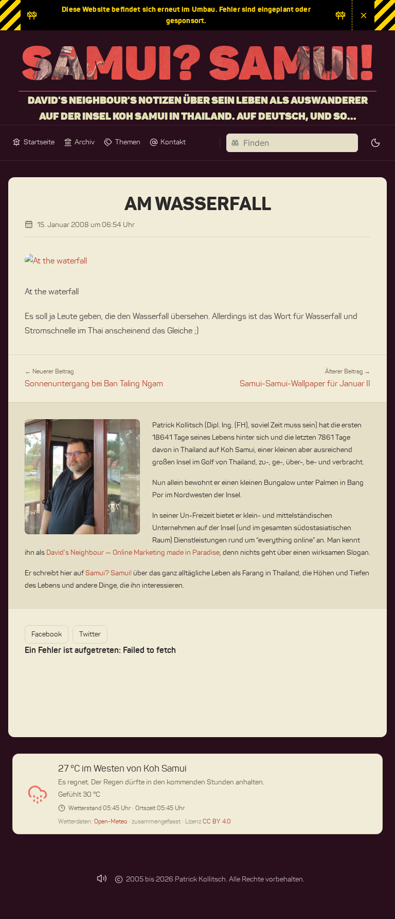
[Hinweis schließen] (363, 15)
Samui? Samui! (108, 573)
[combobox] (292, 143)
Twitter (90, 634)
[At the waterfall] (197, 261)
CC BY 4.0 (217, 821)
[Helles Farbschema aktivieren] (375, 143)
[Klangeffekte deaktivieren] (102, 878)
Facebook (46, 634)
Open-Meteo (111, 821)
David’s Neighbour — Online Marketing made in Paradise (133, 552)
